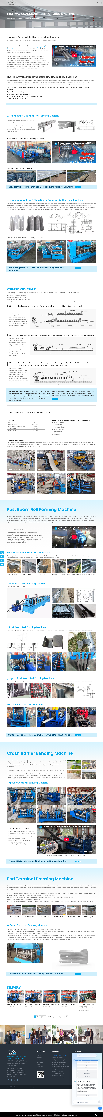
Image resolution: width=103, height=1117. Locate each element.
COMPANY (42, 3)
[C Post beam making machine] (85, 784)
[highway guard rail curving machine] (51, 969)
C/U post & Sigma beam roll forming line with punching (27, 96)
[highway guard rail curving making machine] (74, 947)
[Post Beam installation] (85, 768)
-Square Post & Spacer (88, 747)
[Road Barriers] (21, 349)
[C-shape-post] (63, 784)
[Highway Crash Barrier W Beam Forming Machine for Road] (40, 194)
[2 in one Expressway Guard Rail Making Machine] (81, 424)
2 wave (11, 87)
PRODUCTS (57, 3)
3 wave (19, 87)
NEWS (71, 3)
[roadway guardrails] (81, 349)
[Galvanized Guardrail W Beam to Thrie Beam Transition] (29, 1083)
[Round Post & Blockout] (74, 739)
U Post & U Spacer (26, 747)
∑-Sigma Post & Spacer (58, 747)
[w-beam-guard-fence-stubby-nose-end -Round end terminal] (59, 1083)
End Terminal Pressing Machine (19, 94)
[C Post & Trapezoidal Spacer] (14, 739)
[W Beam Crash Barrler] (85, 194)
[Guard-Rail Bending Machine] (81, 987)
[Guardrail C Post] (63, 768)
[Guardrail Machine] (29, 325)
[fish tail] (14, 1083)
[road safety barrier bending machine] (89, 937)
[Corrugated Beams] (46, 299)
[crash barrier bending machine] (74, 937)
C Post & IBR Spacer (12, 747)
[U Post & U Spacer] (29, 739)
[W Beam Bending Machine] (89, 947)
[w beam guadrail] (63, 194)
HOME (28, 3)
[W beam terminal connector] (44, 1083)
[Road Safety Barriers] (18, 194)
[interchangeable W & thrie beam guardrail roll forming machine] (21, 424)
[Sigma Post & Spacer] (59, 739)
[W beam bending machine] (21, 969)
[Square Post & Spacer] (89, 739)
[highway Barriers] (51, 349)
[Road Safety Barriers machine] (66, 298)
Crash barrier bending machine (19, 92)
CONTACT (85, 3)
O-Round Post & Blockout (74, 747)
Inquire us (83, 276)
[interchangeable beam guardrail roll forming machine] (51, 424)
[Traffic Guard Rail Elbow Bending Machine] (21, 987)
